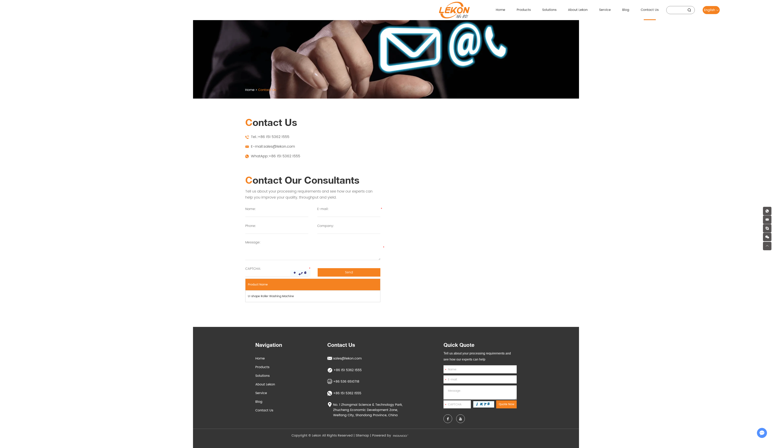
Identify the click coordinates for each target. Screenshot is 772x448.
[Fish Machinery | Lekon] (454, 10)
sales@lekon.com (279, 146)
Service (261, 393)
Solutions (262, 375)
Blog (258, 401)
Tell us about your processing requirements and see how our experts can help (477, 356)
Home (250, 90)
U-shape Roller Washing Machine (271, 296)
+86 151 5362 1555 (284, 156)
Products (262, 367)
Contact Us (264, 410)
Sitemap (362, 435)
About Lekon (265, 384)
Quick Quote (458, 345)
